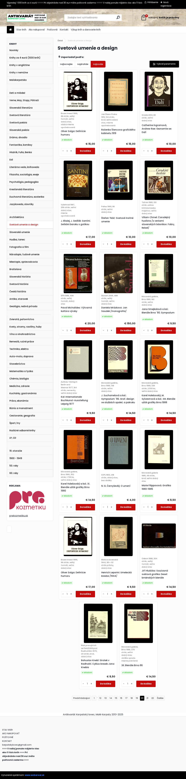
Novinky (13, 50)
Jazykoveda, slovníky (21, 204)
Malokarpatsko (18, 79)
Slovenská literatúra (21, 107)
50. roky (13, 465)
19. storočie (15, 450)
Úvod (60, 40)
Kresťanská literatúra (21, 189)
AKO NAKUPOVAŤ (10, 733)
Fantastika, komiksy (20, 144)
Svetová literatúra (19, 115)
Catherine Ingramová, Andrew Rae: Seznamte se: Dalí (157, 129)
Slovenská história (20, 276)
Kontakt (64, 29)
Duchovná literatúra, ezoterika (26, 196)
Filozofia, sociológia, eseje (24, 174)
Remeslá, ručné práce (21, 341)
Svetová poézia (18, 122)
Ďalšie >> (160, 698)
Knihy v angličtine (19, 65)
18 (132, 698)
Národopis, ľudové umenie (24, 254)
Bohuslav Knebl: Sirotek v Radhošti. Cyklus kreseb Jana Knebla (97, 664)
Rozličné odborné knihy (22, 430)
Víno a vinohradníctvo (22, 334)
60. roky (13, 473)
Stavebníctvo (17, 363)
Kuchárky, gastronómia (22, 393)
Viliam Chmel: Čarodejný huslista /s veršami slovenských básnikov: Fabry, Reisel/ (158, 222)
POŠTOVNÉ (7, 737)
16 (121, 698)
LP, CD (12, 437)
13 (105, 698)
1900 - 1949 (15, 458)
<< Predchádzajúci (81, 698)
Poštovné (52, 29)
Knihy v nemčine (18, 72)
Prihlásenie (152, 2)
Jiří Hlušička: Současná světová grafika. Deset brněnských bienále (155, 574)
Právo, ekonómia (18, 400)
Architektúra (16, 217)
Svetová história (18, 284)
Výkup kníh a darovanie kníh (86, 29)
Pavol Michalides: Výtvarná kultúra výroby (76, 309)
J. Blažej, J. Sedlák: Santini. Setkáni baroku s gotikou (76, 222)
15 (116, 698)
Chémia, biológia (19, 378)
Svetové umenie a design (23, 224)
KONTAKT (7, 741)
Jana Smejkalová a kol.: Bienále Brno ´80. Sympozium (158, 311)
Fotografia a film (19, 247)
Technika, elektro (18, 349)
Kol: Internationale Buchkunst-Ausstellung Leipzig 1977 (74, 400)
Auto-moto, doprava (21, 356)
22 (152, 698)
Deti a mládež (17, 92)
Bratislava (15, 269)
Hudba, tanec (17, 239)
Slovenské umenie (19, 232)
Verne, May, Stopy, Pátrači (24, 100)
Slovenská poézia (19, 130)
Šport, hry (14, 423)
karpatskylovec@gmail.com (17, 744)
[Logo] (27, 17)
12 (100, 698)
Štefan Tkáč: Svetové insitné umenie (117, 220)
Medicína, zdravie (19, 386)
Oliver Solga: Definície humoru (73, 133)
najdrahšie (82, 64)
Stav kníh (21, 29)
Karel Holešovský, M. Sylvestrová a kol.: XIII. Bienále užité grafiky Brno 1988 (158, 399)
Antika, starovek (18, 298)
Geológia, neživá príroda (23, 306)
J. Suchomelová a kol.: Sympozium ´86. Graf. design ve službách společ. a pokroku (118, 399)
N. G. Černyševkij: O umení (115, 485)
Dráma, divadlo (18, 137)
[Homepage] (10, 29)
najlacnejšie (66, 64)
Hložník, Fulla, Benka (20, 152)
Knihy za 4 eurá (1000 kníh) (24, 57)
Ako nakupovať (37, 29)
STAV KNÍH (7, 729)
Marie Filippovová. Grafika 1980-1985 (156, 487)
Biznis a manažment (21, 408)
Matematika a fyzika (21, 371)
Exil (11, 159)
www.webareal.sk (34, 775)
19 (137, 698)
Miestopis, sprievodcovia (23, 261)
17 (126, 698)
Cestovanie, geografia (22, 415)
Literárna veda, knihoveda (24, 167)
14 (111, 698)
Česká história (17, 291)
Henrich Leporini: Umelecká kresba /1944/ (116, 574)
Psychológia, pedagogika (24, 181)
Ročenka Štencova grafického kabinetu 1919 (118, 131)
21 (147, 698)
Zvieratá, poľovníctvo (21, 319)
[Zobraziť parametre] (164, 64)
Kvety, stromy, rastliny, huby (25, 326)
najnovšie (98, 64)
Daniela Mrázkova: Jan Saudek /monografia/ (114, 309)
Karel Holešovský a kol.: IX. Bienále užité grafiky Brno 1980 (75, 487)
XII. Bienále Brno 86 (132, 665)
